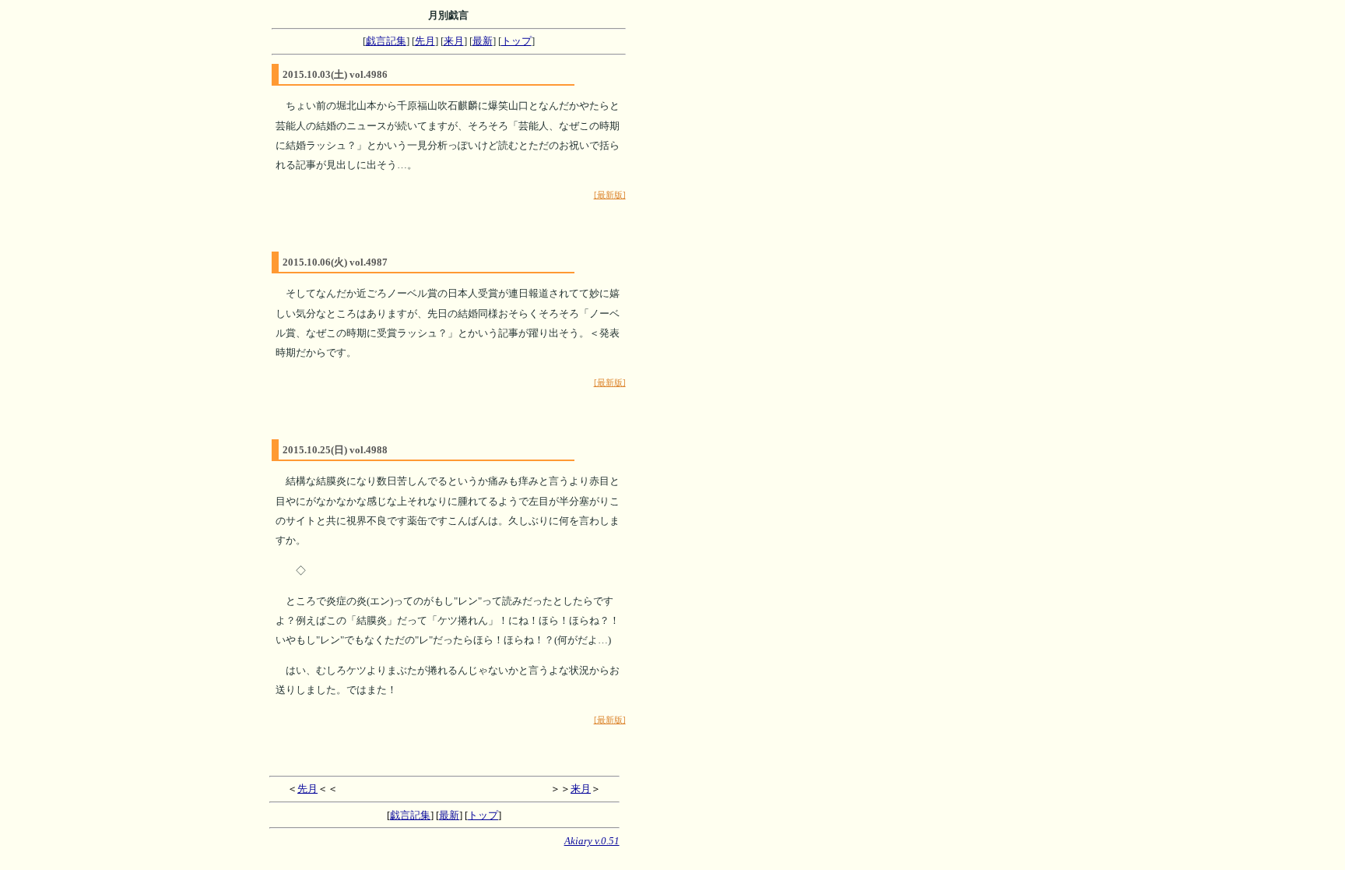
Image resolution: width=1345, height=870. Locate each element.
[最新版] (610, 195)
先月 (425, 41)
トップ (516, 41)
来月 (454, 41)
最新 (482, 41)
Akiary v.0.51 (592, 841)
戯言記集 (386, 41)
